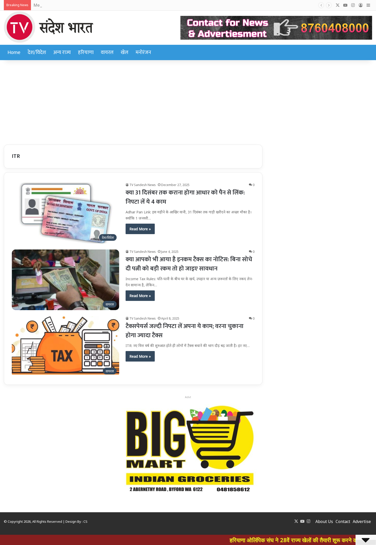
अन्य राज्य (62, 52)
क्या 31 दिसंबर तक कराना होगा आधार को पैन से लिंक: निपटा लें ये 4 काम (185, 197)
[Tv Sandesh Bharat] (48, 27)
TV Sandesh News (142, 185)
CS (85, 521)
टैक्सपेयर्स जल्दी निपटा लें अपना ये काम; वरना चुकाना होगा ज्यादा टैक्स (185, 331)
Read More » (140, 228)
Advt (188, 397)
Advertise (362, 521)
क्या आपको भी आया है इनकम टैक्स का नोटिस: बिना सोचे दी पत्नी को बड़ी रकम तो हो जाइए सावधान (189, 264)
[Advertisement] (188, 101)
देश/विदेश (37, 52)
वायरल (107, 52)
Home (13, 52)
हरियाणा (86, 52)
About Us (324, 521)
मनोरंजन (143, 52)
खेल (124, 52)
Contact (343, 521)
